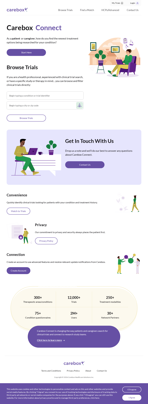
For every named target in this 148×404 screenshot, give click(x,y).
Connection (16, 254)
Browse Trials (22, 67)
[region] (74, 185)
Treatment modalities (110, 301)
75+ (38, 313)
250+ (110, 297)
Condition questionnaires (38, 317)
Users (74, 317)
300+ (38, 297)
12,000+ (73, 297)
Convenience (17, 195)
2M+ (74, 313)
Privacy (41, 225)
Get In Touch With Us (89, 141)
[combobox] (42, 106)
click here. (95, 398)
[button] (118, 3)
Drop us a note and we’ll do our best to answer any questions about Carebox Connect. (98, 152)
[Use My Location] (79, 105)
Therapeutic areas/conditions (37, 301)
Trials (74, 301)
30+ (110, 313)
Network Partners (110, 317)
